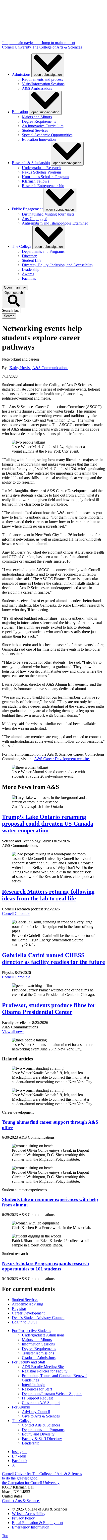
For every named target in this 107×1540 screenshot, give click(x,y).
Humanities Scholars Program (45, 177)
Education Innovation (39, 139)
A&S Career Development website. (62, 759)
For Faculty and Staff (28, 1362)
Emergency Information (30, 1527)
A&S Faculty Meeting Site (43, 1366)
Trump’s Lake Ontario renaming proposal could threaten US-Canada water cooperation (47, 824)
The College (21, 246)
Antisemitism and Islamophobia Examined (55, 223)
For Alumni (21, 1407)
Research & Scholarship (31, 163)
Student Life (31, 260)
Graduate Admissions (38, 1357)
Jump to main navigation (22, 43)
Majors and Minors (37, 117)
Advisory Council (36, 1411)
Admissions (21, 74)
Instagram (19, 1451)
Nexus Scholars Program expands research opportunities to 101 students (45, 1266)
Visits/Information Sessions (43, 84)
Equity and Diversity (38, 1434)
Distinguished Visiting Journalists (48, 214)
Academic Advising (27, 1304)
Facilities (29, 278)
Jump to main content (58, 43)
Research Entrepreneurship (43, 186)
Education (20, 112)
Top (5, 1535)
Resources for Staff (37, 1389)
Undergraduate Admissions (43, 1335)
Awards (28, 274)
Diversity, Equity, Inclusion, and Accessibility (57, 265)
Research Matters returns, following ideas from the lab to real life (48, 895)
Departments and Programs (43, 251)
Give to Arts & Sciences (41, 1416)
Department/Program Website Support (52, 1393)
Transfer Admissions (38, 1353)
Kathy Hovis (20, 368)
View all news (13, 1031)
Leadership (30, 269)
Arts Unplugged (34, 219)
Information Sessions (38, 1344)
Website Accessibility (28, 1513)
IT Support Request (37, 1398)
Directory (29, 256)
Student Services (35, 130)
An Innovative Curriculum (42, 126)
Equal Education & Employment (37, 1522)
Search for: (11, 310)
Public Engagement (27, 209)
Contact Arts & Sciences (41, 1425)
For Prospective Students (31, 1330)
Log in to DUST (25, 1322)
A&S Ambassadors (37, 88)
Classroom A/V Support (41, 1402)
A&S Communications (50, 368)
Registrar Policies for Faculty (44, 1371)
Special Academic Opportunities (47, 135)
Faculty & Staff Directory (42, 1438)
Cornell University (17, 47)
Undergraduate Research (41, 168)
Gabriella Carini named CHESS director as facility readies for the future (53, 958)
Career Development (28, 1313)
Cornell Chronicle (16, 913)
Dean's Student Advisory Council (38, 1317)
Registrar (19, 1308)
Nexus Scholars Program (41, 172)
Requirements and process (42, 79)
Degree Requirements (39, 121)
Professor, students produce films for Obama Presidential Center (49, 1008)
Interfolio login (33, 1384)
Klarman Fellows (35, 181)
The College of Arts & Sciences (57, 47)
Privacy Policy (23, 1518)
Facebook (19, 1460)
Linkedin (19, 1456)
